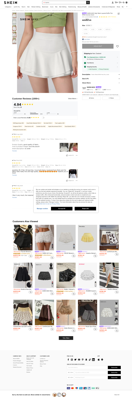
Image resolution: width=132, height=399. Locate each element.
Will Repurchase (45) (18, 123)
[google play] (102, 360)
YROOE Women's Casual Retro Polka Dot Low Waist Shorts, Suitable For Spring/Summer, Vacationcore (66, 253)
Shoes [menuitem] (118, 7)
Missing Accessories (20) (19, 129)
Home (13, 10)
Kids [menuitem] (56, 7)
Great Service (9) (29, 126)
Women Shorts (47, 10)
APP (98, 356)
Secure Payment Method (44, 361)
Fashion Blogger (17, 360)
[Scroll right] (126, 7)
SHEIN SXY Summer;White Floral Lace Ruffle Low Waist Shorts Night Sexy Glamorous (44, 253)
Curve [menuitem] (51, 7)
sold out (98, 46)
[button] (123, 2)
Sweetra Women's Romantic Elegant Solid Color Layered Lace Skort (87, 253)
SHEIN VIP (29, 370)
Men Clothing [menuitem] (62, 7)
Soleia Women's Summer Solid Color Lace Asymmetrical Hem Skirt (66, 328)
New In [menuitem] (23, 7)
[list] (81, 359)
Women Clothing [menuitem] (35, 7)
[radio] (85, 29)
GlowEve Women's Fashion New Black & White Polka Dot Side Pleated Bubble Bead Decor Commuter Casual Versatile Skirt (109, 289)
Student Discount (17, 367)
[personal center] (113, 2)
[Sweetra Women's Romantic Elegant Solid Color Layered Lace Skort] (87, 237)
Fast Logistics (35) (59, 123)
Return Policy (29, 368)
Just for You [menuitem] (17, 7)
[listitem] (23, 242)
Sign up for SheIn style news (76, 364)
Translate (14, 151)
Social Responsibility (18, 363)
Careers (15, 365)
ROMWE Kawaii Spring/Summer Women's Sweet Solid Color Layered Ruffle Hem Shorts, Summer (87, 291)
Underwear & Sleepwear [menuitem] (108, 7)
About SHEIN (16, 358)
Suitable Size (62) (40, 126)
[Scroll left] (124, 7)
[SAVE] (117, 46)
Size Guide (29, 365)
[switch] (43, 118)
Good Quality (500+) (70, 126)
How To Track (29, 363)
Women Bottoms (38, 10)
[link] (116, 2)
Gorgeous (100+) (17, 126)
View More (66, 338)
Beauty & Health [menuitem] (82, 7)
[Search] (88, 2)
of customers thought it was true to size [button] (95, 37)
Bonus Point (43, 364)
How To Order (29, 361)
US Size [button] (88, 25)
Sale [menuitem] (28, 7)
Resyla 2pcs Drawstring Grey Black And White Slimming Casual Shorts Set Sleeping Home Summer (87, 326)
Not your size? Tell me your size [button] (90, 41)
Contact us (42, 358)
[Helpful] (67, 155)
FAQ (41, 366)
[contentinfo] (94, 388)
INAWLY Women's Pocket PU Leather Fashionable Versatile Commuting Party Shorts (66, 289)
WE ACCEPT (70, 385)
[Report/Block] (77, 155)
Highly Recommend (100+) (55, 126)
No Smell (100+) (48, 123)
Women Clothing (29, 10)
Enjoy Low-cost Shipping (30, 358)
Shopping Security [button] (92, 66)
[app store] (98, 360)
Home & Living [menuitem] (72, 7)
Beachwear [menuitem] (45, 7)
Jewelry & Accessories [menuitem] (94, 7)
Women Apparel (20, 10)
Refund (28, 372)
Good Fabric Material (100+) (34, 123)
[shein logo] (10, 2)
